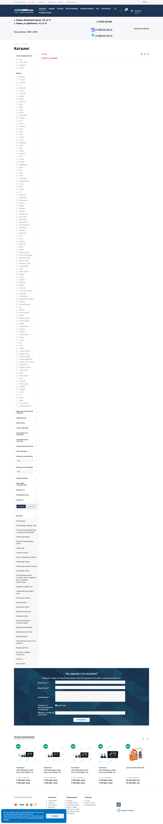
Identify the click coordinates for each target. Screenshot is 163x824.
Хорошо (55, 816)
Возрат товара (71, 807)
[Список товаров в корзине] (136, 12)
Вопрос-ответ (90, 803)
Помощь (88, 797)
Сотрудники (52, 805)
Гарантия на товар (72, 809)
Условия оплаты (72, 803)
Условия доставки (72, 805)
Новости (51, 803)
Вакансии (51, 807)
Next (147, 739)
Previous (143, 739)
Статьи (87, 800)
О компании (52, 800)
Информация (71, 797)
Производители (90, 805)
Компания (52, 797)
